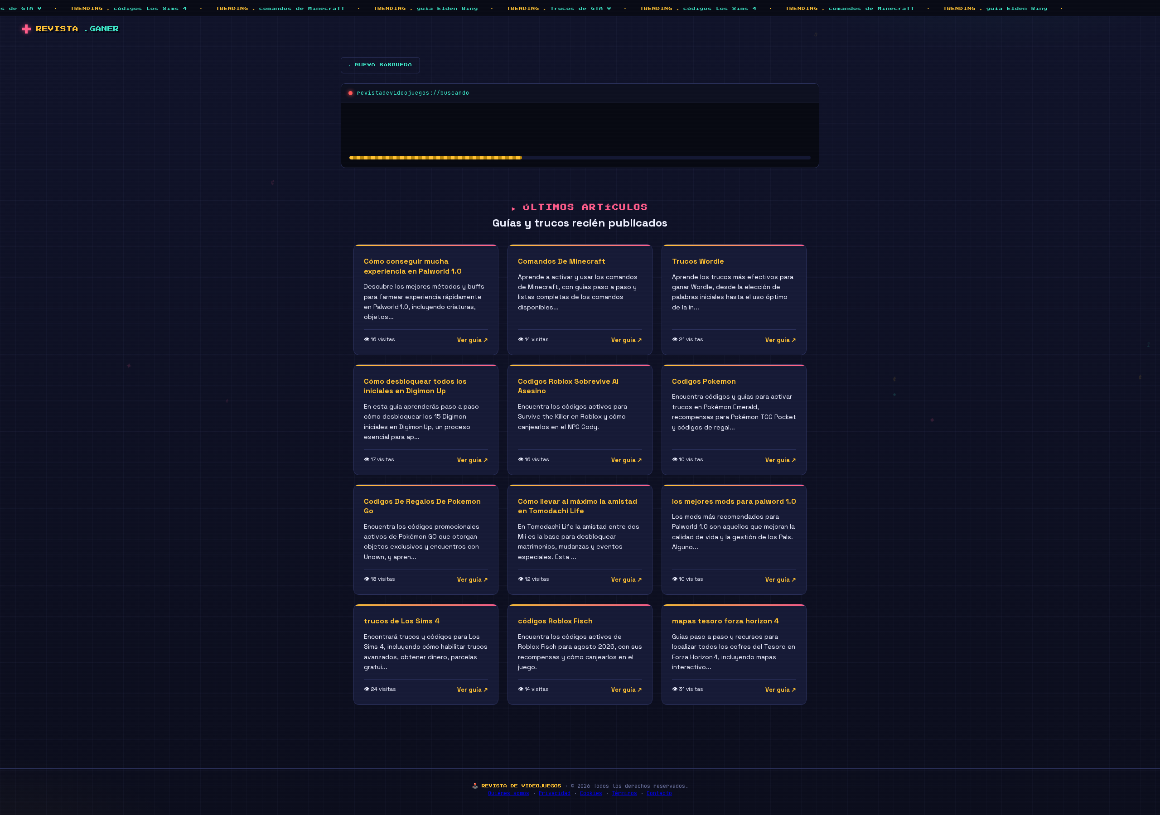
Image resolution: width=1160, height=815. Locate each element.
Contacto (659, 793)
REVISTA (77, 29)
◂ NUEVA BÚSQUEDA (380, 65)
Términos (624, 793)
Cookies (591, 793)
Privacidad (554, 793)
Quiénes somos (508, 793)
